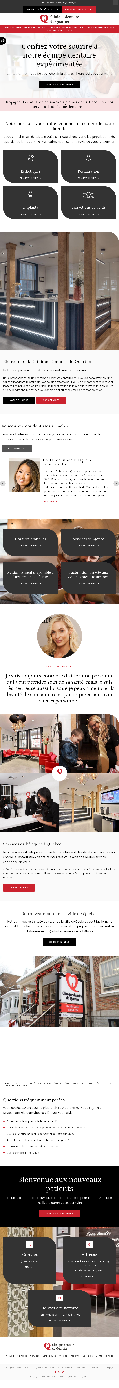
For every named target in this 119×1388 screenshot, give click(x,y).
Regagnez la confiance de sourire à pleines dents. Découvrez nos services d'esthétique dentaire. (59, 104)
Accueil (10, 1355)
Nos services (51, 400)
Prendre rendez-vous (59, 84)
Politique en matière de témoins (45, 1367)
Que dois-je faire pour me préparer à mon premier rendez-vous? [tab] (46, 1127)
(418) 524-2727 (30, 1261)
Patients (74, 1355)
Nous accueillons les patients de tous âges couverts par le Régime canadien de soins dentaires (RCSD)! (59, 29)
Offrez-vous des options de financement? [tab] (32, 1121)
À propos (22, 1355)
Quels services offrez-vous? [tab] (23, 1152)
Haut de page (107, 1367)
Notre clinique (19, 400)
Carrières (88, 1355)
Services (35, 1355)
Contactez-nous (59, 942)
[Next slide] (116, 483)
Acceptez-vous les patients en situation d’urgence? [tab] (38, 1140)
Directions (88, 1276)
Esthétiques (49, 1355)
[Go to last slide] (3, 483)
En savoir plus (29, 178)
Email (28, 1267)
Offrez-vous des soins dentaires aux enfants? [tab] (34, 1146)
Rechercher (81, 1367)
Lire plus (48, 507)
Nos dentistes (17, 448)
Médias (63, 1355)
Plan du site (94, 1367)
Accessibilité (67, 1367)
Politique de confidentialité (17, 1367)
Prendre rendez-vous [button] (79, 9)
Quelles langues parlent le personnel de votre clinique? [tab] (40, 1134)
